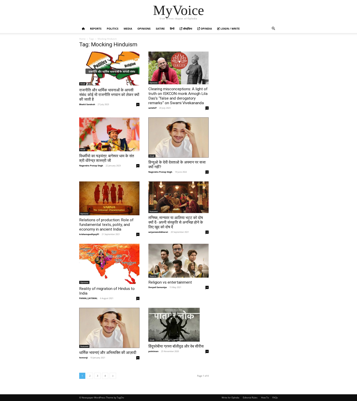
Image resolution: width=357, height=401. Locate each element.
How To (265, 397)
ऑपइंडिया (187, 28)
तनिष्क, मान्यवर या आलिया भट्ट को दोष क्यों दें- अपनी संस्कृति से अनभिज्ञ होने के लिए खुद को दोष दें (175, 222)
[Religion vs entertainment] (178, 261)
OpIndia (206, 28)
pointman (153, 351)
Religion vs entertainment (170, 282)
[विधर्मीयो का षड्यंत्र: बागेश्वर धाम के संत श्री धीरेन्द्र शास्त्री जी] (109, 134)
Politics (112, 28)
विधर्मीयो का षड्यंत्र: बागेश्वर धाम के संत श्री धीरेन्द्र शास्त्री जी (106, 158)
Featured (153, 211)
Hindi (82, 83)
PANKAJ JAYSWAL (88, 298)
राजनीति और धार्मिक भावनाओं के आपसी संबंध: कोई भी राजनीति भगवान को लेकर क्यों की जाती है (109, 95)
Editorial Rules (250, 397)
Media (128, 28)
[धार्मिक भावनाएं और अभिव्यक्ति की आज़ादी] (109, 328)
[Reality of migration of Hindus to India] (109, 264)
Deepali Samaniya (157, 287)
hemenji (83, 357)
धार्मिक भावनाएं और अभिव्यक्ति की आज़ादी (107, 352)
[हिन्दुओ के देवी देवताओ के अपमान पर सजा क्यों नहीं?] (178, 137)
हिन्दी (172, 28)
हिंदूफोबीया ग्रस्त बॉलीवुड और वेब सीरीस (176, 346)
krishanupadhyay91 (89, 234)
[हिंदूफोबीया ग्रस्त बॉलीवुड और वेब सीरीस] (178, 325)
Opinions (144, 28)
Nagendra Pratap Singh (91, 165)
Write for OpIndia (230, 397)
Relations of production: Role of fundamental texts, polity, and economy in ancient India (106, 224)
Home (82, 38)
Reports (96, 28)
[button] (273, 29)
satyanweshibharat (158, 232)
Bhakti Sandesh (87, 104)
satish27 (152, 107)
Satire (160, 28)
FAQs (275, 397)
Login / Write (230, 28)
